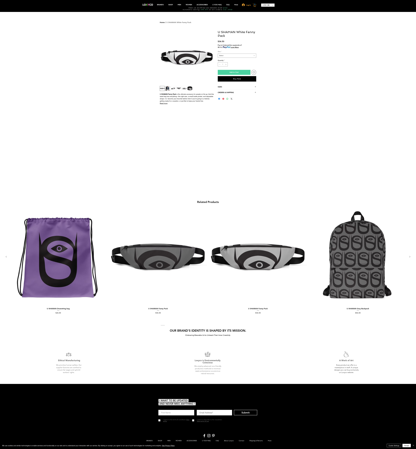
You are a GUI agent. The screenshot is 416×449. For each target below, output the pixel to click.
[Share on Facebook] (219, 99)
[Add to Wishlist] (253, 72)
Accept (406, 445)
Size (220, 51)
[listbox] (268, 5)
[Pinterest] (213, 435)
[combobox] (237, 56)
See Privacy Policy (168, 445)
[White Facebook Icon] (204, 435)
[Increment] (226, 64)
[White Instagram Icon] (209, 435)
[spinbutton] (223, 64)
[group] (208, 264)
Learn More (235, 47)
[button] (255, 5)
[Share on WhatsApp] (227, 99)
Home (162, 22)
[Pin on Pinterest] (223, 99)
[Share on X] (231, 99)
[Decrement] (219, 64)
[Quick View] (58, 257)
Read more (163, 103)
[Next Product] (410, 256)
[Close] (413, 445)
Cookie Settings (394, 445)
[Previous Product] (6, 256)
